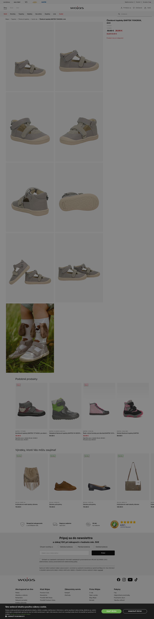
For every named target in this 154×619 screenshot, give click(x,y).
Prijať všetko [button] (111, 611)
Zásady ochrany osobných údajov (20, 614)
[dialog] (77, 309)
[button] (51, 616)
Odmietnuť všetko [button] (135, 611)
